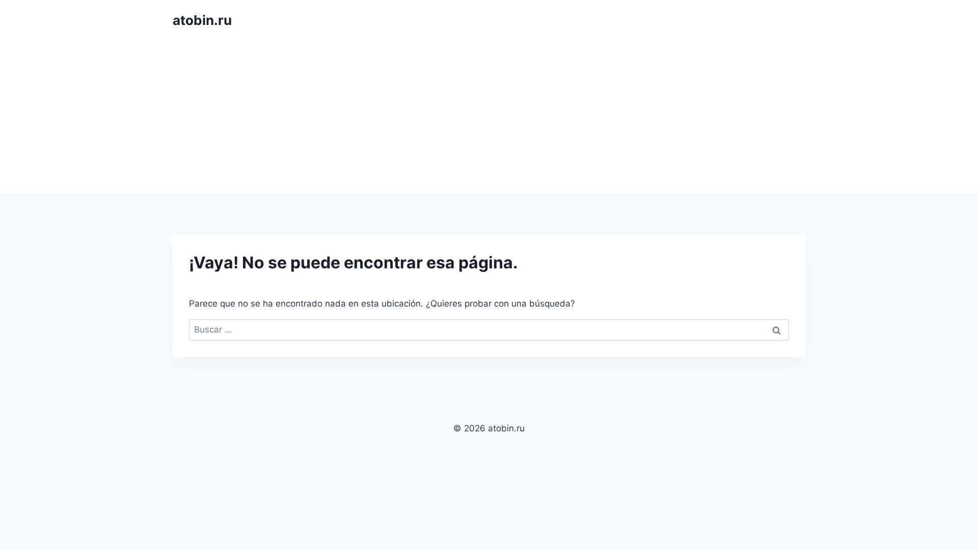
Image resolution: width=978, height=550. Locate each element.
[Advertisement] (489, 117)
